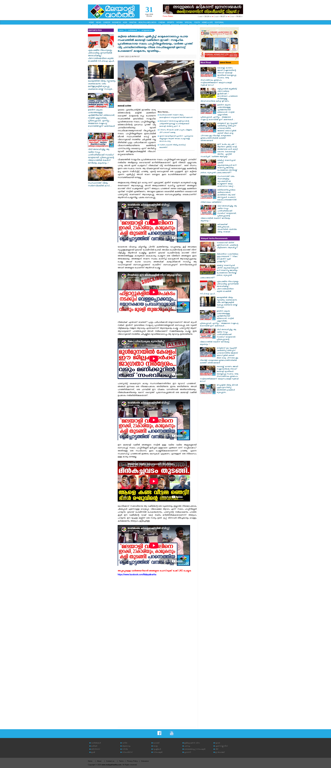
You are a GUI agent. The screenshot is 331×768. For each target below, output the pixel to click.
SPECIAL (188, 22)
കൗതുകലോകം (146, 30)
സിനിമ (125, 749)
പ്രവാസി (187, 752)
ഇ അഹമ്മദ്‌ (220, 752)
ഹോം (121, 30)
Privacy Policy (132, 761)
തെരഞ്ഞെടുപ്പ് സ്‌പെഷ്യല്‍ (194, 749)
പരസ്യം (187, 746)
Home (90, 761)
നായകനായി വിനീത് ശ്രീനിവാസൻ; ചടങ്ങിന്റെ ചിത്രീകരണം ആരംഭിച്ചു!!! (227, 245)
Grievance (145, 761)
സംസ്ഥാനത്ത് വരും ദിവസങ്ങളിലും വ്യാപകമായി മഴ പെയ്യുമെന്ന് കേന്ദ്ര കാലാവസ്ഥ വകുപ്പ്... (226, 181)
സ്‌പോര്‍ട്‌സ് (127, 752)
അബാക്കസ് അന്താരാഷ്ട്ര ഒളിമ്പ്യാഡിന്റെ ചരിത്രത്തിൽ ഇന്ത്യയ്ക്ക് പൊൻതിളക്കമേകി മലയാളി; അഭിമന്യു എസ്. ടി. (174, 124)
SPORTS (170, 22)
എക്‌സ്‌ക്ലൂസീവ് (221, 746)
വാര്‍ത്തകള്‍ (132, 30)
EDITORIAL (219, 22)
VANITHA (132, 22)
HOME (91, 22)
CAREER (106, 22)
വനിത (124, 743)
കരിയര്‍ (94, 746)
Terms (121, 761)
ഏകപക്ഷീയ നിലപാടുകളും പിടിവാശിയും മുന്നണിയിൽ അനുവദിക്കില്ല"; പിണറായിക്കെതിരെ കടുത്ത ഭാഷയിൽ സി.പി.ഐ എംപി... (101, 56)
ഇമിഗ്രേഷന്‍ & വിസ (192, 743)
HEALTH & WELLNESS (147, 22)
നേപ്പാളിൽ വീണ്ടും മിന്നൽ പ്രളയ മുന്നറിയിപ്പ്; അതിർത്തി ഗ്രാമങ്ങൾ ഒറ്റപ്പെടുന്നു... (227, 389)
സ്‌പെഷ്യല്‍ (157, 752)
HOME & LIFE (207, 22)
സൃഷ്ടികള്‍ (157, 749)
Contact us (110, 761)
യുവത (217, 743)
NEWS (98, 22)
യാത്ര (155, 746)
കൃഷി (93, 752)
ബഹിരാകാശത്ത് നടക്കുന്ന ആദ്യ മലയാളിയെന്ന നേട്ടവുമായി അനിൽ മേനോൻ (175, 116)
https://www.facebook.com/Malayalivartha (137, 575)
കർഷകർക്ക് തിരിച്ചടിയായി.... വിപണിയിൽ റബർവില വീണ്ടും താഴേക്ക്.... (227, 228)
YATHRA (179, 22)
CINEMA (161, 22)
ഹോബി (156, 743)
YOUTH (197, 22)
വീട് (216, 749)
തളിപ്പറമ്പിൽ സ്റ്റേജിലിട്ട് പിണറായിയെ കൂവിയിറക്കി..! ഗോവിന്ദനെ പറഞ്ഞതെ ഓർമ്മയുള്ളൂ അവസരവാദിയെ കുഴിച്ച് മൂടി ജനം (219, 95)
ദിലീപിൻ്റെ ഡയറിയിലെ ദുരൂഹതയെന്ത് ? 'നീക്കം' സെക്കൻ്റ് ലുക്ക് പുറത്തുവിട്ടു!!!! (227, 258)
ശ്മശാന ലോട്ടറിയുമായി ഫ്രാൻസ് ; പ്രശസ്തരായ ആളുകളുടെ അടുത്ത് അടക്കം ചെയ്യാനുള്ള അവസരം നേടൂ (176, 139)
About (99, 761)
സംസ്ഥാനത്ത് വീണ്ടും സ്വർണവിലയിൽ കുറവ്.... (100, 185)
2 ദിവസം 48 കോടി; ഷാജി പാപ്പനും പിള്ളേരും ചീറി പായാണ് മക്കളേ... (175, 131)
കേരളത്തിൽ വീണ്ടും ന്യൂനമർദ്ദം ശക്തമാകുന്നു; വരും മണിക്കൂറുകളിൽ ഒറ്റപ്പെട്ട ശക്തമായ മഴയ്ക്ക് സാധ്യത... (102, 85)
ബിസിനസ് (95, 749)
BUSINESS (116, 22)
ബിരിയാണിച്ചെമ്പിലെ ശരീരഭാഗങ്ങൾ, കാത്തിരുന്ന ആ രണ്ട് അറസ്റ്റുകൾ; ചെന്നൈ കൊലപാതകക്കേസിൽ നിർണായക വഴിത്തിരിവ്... (218, 196)
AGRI (125, 22)
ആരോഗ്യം (126, 746)
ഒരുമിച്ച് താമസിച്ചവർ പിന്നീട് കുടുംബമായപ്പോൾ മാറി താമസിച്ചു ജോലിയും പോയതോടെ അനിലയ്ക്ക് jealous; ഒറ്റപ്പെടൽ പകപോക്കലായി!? (219, 166)
